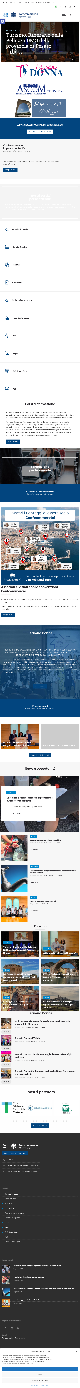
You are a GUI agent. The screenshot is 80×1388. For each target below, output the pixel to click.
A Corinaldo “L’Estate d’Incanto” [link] (19, 745)
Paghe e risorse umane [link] (14, 1213)
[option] (20, 736)
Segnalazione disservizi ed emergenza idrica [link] (45, 840)
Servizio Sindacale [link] (12, 1194)
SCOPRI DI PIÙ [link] (16, 54)
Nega (40, 1374)
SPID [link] (7, 1223)
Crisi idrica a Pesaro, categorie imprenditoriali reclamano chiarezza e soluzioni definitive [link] (43, 1288)
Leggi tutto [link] (16, 813)
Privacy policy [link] (7, 1338)
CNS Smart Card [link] (11, 1232)
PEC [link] (6, 1237)
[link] (2, 21)
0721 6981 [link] (11, 1160)
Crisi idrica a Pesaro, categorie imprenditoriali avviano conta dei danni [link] (36, 1266)
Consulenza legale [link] (12, 1242)
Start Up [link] (8, 1204)
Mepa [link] (7, 1227)
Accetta (40, 1369)
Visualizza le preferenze (40, 1380)
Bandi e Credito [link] (11, 1199)
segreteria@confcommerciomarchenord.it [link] (23, 1171)
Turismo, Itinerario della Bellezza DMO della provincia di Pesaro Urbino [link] (19, 950)
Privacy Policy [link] (44, 1385)
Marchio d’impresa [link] (12, 1218)
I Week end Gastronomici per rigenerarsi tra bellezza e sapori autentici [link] (58, 1004)
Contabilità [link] (9, 1208)
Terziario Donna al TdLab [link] (27, 1038)
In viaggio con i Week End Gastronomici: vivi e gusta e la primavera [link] (18, 1004)
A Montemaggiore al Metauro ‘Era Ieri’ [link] (43, 901)
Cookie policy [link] (20, 1338)
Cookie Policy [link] (35, 1385)
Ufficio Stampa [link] (48, 843)
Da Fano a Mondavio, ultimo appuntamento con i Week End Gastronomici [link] (19, 977)
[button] (77, 1351)
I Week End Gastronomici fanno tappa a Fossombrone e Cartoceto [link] (59, 977)
